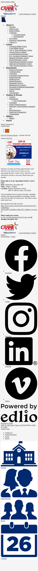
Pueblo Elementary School (18, 60)
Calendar (12, 97)
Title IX (11, 91)
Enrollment (13, 103)
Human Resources (15, 81)
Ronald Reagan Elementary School (21, 62)
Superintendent (19, 36)
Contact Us (13, 42)
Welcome (12, 27)
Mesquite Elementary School (18, 58)
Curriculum (13, 74)
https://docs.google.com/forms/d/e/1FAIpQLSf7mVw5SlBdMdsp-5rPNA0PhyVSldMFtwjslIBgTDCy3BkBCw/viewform (19, 208)
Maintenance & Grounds (17, 85)
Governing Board (19, 35)
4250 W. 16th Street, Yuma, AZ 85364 (13, 425)
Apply (7, 130)
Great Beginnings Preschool (18, 54)
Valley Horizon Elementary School (21, 66)
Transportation (14, 93)
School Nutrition (14, 89)
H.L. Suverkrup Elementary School (21, 56)
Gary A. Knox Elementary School (20, 50)
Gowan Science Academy (18, 52)
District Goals (13, 29)
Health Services (14, 79)
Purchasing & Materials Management (21, 87)
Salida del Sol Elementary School (20, 64)
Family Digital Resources (17, 104)
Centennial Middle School (18, 46)
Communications (15, 72)
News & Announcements (9, 135)
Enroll (7, 132)
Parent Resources (15, 110)
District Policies (14, 31)
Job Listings (13, 38)
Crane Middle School (16, 48)
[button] (10, 25)
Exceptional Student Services (19, 75)
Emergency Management (17, 40)
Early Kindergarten (20, 101)
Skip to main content (8, 2)
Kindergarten (13, 99)
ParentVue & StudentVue (17, 112)
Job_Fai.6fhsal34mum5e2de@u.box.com (16, 217)
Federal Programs (15, 77)
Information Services (16, 83)
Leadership (13, 33)
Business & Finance (16, 70)
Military (12, 118)
